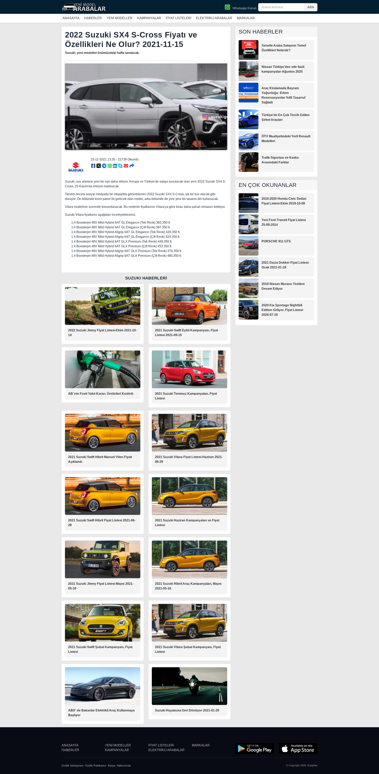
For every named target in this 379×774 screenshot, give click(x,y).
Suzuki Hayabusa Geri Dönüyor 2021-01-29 (187, 710)
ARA (310, 7)
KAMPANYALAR (149, 18)
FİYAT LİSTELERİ (178, 18)
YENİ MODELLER (119, 18)
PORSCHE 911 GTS (276, 241)
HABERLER (93, 18)
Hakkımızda (124, 765)
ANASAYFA (71, 18)
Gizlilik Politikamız (95, 765)
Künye (111, 765)
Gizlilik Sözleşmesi (72, 765)
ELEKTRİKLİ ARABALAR (214, 18)
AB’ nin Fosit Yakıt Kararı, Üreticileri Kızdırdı (100, 393)
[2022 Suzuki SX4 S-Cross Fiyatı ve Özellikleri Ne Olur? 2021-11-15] (93, 166)
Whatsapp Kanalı (244, 8)
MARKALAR (246, 18)
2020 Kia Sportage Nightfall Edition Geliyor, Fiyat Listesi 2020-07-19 (282, 310)
